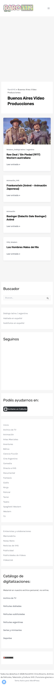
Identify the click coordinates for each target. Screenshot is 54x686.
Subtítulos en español (13, 323)
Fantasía (7, 478)
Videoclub (8, 560)
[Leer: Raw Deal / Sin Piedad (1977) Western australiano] (27, 131)
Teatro (6, 502)
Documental (9, 473)
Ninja (5, 487)
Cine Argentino (10, 458)
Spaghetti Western (12, 506)
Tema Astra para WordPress (27, 680)
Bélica (6, 449)
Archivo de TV (9, 429)
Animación (11, 180)
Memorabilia (9, 536)
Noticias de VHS (11, 545)
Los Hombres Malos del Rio (23, 247)
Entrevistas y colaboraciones (17, 531)
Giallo (6, 482)
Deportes (7, 638)
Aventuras (8, 444)
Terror (6, 497)
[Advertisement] (27, 45)
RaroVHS (12, 89)
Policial (6, 492)
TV (4, 516)
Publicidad (8, 550)
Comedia (7, 463)
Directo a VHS (9, 468)
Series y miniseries (12, 630)
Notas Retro (8, 541)
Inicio (6, 425)
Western (10, 150)
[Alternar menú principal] (49, 8)
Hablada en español (12, 318)
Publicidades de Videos (14, 555)
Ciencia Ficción (10, 453)
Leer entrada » (13, 164)
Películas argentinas (13, 622)
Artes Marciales (10, 439)
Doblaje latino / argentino (24, 150)
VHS (17, 180)
